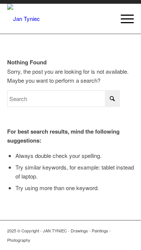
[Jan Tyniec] (58, 19)
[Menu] (123, 19)
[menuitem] (123, 19)
